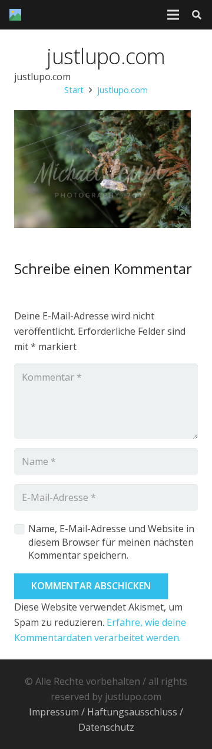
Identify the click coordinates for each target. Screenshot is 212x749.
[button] (197, 14)
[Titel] (15, 15)
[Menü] (173, 14)
